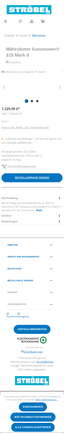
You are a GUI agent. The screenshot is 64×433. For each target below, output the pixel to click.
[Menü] (5, 21)
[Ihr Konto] (31, 21)
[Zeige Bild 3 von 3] (37, 101)
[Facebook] (12, 315)
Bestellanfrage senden (32, 177)
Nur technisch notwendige (33, 417)
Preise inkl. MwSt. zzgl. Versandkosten (25, 127)
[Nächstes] (60, 87)
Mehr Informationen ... (46, 399)
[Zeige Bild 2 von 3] (32, 101)
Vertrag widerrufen (32, 329)
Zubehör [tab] (6, 215)
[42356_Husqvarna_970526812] (32, 87)
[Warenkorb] (42, 21)
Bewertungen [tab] (9, 221)
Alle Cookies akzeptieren (33, 427)
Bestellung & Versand (20, 280)
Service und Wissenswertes (23, 256)
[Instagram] (23, 315)
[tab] (31, 204)
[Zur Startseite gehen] (29, 9)
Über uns (12, 244)
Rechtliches (14, 268)
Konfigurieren (33, 407)
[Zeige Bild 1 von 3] (26, 101)
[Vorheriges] (3, 87)
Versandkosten (44, 362)
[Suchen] (20, 21)
